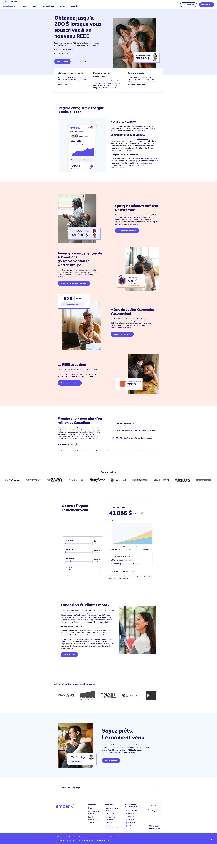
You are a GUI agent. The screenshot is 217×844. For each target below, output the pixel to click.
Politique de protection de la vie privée (66, 837)
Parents (6, 1)
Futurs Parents (15, 1)
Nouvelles (109, 822)
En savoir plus (81, 61)
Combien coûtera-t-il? (122, 334)
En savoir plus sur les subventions (73, 283)
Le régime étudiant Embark (112, 809)
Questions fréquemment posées (112, 827)
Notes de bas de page (70, 788)
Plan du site (117, 837)
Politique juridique (84, 837)
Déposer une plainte (97, 837)
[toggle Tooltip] (142, 513)
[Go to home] (10, 6)
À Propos (91, 808)
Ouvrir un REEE (62, 61)
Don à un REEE (110, 813)
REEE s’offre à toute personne (139, 158)
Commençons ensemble (127, 230)
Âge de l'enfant (70, 540)
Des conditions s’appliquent (61, 53)
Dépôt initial (69, 549)
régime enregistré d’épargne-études (130, 126)
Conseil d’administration (93, 818)
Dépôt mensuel (69, 558)
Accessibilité (108, 837)
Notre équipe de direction (93, 812)
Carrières (91, 822)
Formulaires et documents (110, 818)
